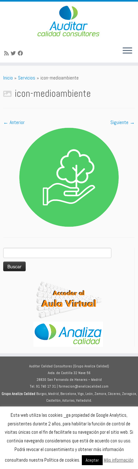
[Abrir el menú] (127, 51)
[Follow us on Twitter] (14, 53)
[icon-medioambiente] (69, 176)
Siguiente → (122, 122)
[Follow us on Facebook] (21, 53)
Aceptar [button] (92, 460)
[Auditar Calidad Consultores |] (69, 21)
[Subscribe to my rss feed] (7, 53)
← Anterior (14, 122)
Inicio (8, 77)
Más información (119, 460)
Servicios (26, 77)
